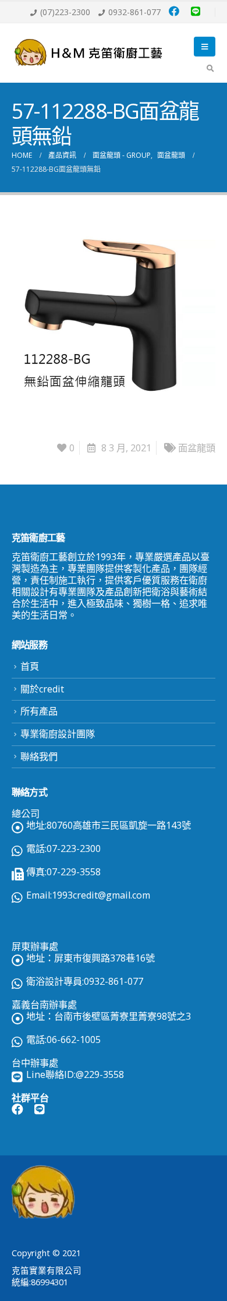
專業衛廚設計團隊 (57, 733)
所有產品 (39, 711)
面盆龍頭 (196, 447)
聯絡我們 (39, 756)
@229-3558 (100, 1074)
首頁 (29, 666)
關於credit (42, 689)
